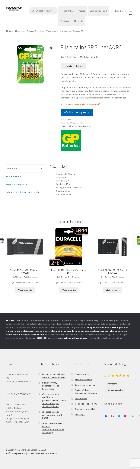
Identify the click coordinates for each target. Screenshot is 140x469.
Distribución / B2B (98, 10)
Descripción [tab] (11, 168)
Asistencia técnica (83, 379)
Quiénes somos (82, 374)
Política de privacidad (85, 409)
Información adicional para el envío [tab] (22, 192)
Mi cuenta (78, 21)
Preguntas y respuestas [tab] (17, 184)
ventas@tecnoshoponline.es (73, 338)
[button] (51, 48)
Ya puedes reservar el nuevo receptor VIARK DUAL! (52, 414)
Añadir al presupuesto (76, 112)
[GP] (71, 140)
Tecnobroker (81, 398)
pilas (89, 126)
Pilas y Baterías (52, 31)
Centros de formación (85, 385)
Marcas (81, 10)
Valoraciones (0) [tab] (13, 176)
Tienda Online (67, 10)
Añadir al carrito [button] (25, 290)
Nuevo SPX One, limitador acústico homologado (50, 385)
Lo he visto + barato (73, 66)
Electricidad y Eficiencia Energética (29, 31)
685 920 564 (42, 338)
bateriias (82, 126)
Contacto (65, 21)
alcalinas (73, 126)
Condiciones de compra (86, 403)
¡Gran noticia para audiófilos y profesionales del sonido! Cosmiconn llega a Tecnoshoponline (54, 400)
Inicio (11, 31)
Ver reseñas (112, 383)
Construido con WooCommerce (42, 453)
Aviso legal (80, 414)
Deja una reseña (115, 390)
